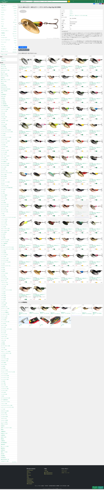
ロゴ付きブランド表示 (8, 461)
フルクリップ (4, 325)
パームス (3, 304)
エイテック (3, 157)
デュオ (3, 271)
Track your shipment (30, 470)
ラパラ (3, 381)
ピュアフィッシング (5, 308)
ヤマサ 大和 (3, 362)
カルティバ (3, 174)
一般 (102, 3)
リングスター (4, 394)
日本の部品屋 (4, 442)
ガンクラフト (3, 178)
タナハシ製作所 (4, 243)
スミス (3, 234)
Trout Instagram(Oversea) (48, 472)
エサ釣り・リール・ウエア (65, 472)
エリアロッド (9, 10)
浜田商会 (3, 450)
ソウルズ (3, 237)
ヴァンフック (4, 422)
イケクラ (3, 144)
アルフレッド (4, 124)
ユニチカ (3, 368)
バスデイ (3, 295)
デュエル (3, 269)
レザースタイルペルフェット (6, 405)
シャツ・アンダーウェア (9, 40)
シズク (2, 213)
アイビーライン (4, 109)
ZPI (2, 92)
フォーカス (3, 319)
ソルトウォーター (64, 471)
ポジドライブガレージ (5, 345)
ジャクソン (4, 222)
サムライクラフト (4, 204)
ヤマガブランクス (4, 360)
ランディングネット (9, 31)
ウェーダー (9, 47)
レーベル (3, 409)
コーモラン (3, 196)
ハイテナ (3, 288)
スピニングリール (9, 51)
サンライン (3, 208)
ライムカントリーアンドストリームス (8, 371)
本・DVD (9, 35)
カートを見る (95, 487)
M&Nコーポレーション (5, 79)
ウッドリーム (4, 152)
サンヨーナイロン (4, 206)
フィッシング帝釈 (4, 312)
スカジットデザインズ (5, 228)
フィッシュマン (4, 310)
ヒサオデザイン (4, 306)
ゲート (3, 193)
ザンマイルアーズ (4, 211)
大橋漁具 (3, 431)
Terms (28, 476)
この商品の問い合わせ (24, 49)
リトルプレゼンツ (4, 388)
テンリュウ (3, 256)
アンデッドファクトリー (6, 137)
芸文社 (2, 453)
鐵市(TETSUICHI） (5, 459)
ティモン (3, 252)
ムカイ (3, 355)
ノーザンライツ (4, 282)
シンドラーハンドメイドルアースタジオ (8, 217)
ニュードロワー (4, 278)
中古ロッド (3, 58)
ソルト (100, 3)
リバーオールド (4, 390)
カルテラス (4, 176)
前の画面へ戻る (23, 47)
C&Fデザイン (3, 68)
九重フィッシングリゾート (6, 427)
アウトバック (4, 111)
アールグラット (4, 142)
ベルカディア (3, 336)
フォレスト (4, 317)
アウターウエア (9, 38)
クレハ (3, 191)
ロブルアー (4, 412)
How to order (29, 472)
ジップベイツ (4, 221)
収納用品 (9, 33)
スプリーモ (4, 232)
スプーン (9, 15)
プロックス (3, 332)
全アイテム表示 (4, 54)
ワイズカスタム (4, 416)
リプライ (3, 392)
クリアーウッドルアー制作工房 (7, 187)
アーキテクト (4, 139)
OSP (2, 83)
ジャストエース (4, 224)
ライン (9, 22)
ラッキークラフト (5, 375)
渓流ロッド (9, 8)
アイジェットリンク (5, 107)
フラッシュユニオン (5, 321)
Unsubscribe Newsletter (30, 482)
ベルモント (3, 340)
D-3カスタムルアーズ (5, 70)
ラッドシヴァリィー (5, 377)
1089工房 (3, 64)
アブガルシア (4, 116)
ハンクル (3, 291)
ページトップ (101, 487)
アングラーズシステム (6, 129)
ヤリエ (3, 366)
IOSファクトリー (4, 75)
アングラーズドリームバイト (7, 131)
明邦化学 (3, 444)
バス (94, 3)
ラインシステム (4, 373)
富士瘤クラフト (4, 433)
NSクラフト (3, 81)
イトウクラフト (4, 146)
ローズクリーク (4, 414)
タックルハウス (4, 241)
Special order (29, 475)
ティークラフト (4, 254)
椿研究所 (3, 448)
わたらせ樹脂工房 (4, 105)
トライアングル (4, 273)
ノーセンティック (4, 284)
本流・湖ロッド (9, 6)
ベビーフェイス (4, 334)
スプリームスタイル (5, 230)
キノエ (3, 180)
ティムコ (3, 250)
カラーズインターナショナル (6, 172)
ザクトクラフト (4, 209)
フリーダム (3, 323)
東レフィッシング (4, 446)
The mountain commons (5, 88)
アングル (3, 133)
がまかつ (3, 96)
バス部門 (45, 470)
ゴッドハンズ (4, 198)
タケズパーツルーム (5, 239)
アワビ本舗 (3, 126)
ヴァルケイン (4, 420)
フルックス (3, 327)
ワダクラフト (3, 418)
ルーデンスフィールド (5, 401)
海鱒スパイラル (4, 451)
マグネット (4, 349)
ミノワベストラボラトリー (6, 353)
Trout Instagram (30, 483)
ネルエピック (3, 280)
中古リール (3, 60)
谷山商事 (3, 455)
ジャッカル (3, 226)
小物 (9, 26)
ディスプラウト (4, 260)
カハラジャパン (4, 170)
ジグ (9, 17)
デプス (3, 267)
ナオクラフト (3, 276)
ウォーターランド (5, 150)
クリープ (3, 189)
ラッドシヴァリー (4, 379)
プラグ (9, 12)
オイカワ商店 (3, 161)
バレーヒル (3, 299)
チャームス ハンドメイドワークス (7, 247)
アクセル (3, 113)
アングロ (3, 135)
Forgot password (29, 480)
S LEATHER (3, 85)
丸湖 (2, 425)
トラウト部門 (46, 471)
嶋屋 (2, 438)
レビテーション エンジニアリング (7, 407)
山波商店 (3, 435)
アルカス (3, 122)
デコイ (3, 263)
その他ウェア (9, 49)
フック (9, 24)
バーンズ (3, 301)
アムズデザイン (4, 120)
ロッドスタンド (9, 28)
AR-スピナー (72, 15)
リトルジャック (4, 386)
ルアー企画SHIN (4, 399)
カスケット (3, 167)
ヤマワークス (3, 364)
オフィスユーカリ (5, 165)
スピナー (9, 19)
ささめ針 (3, 98)
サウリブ (3, 202)
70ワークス (3, 66)
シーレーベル (4, 219)
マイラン (3, 347)
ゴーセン (3, 200)
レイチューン (4, 403)
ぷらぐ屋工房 (3, 103)
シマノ (3, 215)
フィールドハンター (5, 314)
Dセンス (3, 72)
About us (28, 471)
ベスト (9, 44)
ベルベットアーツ (4, 338)
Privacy (28, 477)
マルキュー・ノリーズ (5, 351)
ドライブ (3, 275)
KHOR (3, 77)
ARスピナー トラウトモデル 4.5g (81, 15)
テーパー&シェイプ (5, 258)
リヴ (2, 396)
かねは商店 (3, 94)
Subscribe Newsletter (30, 481)
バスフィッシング (64, 470)
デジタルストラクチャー (5, 265)
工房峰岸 (3, 440)
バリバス (3, 297)
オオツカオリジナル (5, 163)
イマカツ (3, 148)
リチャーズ (3, 384)
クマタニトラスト (4, 185)
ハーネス (3, 293)
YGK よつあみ (4, 90)
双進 (2, 429)
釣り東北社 (3, 457)
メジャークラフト (4, 358)
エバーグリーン (4, 159)
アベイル (3, 118)
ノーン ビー (3, 286)
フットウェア (9, 42)
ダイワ (3, 245)
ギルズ (3, 183)
